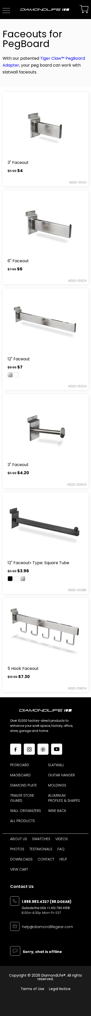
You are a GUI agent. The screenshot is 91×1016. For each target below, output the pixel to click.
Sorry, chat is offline (42, 952)
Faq (60, 849)
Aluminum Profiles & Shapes (64, 798)
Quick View (45, 124)
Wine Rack (57, 810)
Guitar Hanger (61, 775)
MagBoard (20, 775)
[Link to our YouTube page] (56, 749)
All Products (22, 820)
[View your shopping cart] (84, 9)
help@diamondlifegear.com (47, 927)
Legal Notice (60, 988)
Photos (17, 849)
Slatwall (56, 764)
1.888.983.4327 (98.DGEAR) (47, 902)
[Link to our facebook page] (15, 749)
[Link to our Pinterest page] (43, 749)
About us (18, 838)
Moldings (57, 785)
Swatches (41, 838)
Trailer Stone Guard (22, 798)
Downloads (21, 859)
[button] (6, 10)
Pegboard (19, 764)
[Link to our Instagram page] (29, 749)
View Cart (19, 869)
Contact (46, 859)
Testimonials (40, 849)
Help (63, 859)
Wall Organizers (25, 810)
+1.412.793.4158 (58, 908)
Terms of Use (32, 988)
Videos (61, 838)
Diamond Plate (23, 785)
